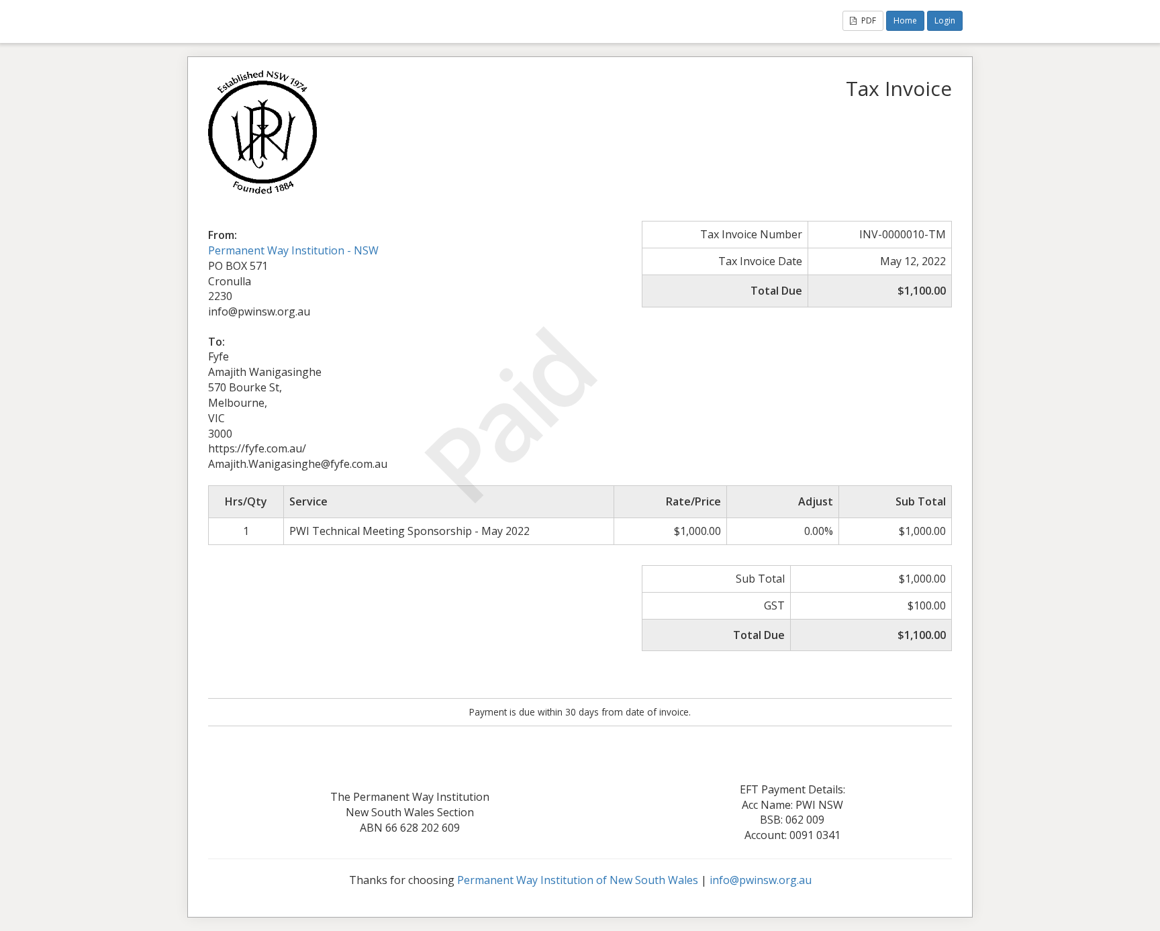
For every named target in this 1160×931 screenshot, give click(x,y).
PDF (867, 20)
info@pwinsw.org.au (761, 880)
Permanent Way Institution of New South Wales (577, 880)
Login (944, 20)
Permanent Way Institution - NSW (293, 250)
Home (905, 20)
